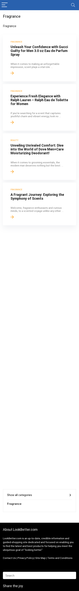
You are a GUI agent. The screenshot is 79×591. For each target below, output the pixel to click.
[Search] (73, 5)
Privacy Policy (26, 558)
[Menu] (4, 5)
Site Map (40, 558)
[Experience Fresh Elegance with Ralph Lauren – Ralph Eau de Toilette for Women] (39, 107)
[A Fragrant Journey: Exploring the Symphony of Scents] (39, 204)
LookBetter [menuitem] (9, 538)
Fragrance (14, 504)
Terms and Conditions (59, 558)
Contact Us (9, 558)
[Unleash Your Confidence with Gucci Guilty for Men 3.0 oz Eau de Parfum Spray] (39, 58)
